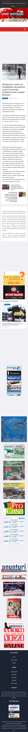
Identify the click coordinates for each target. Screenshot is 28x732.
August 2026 (14, 671)
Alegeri (25, 694)
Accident (15, 694)
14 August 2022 (15, 98)
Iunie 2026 (14, 677)
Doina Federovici (23, 692)
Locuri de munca (21, 694)
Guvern (9, 694)
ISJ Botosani (9, 692)
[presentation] (23, 301)
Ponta (2, 694)
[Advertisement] (14, 47)
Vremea (5, 518)
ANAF (19, 692)
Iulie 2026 (14, 674)
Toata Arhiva (14, 683)
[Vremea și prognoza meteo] (22, 518)
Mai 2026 (14, 680)
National (5, 98)
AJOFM (12, 694)
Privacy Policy (14, 660)
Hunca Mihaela (4, 692)
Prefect (17, 692)
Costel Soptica (14, 697)
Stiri (17, 694)
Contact (14, 663)
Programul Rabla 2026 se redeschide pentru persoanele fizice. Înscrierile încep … (12, 324)
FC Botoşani (13, 692)
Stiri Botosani (5, 694)
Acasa (14, 657)
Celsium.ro (18, 543)
